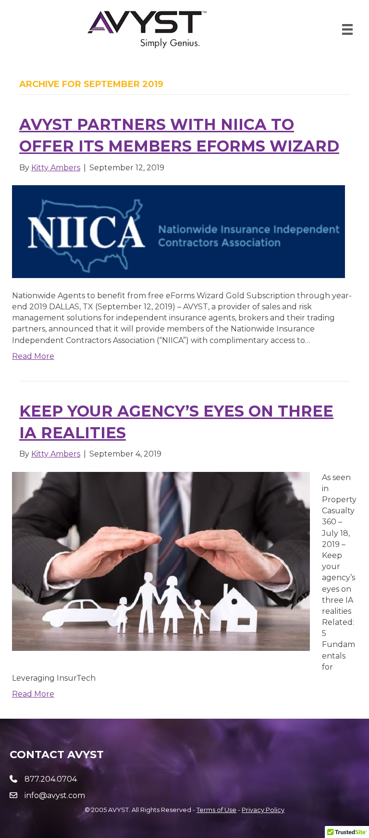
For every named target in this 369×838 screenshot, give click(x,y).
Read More (33, 356)
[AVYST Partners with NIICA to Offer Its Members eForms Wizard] (178, 231)
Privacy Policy (263, 809)
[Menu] (347, 29)
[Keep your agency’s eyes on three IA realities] (161, 560)
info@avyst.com (55, 795)
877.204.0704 (51, 779)
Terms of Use (216, 809)
